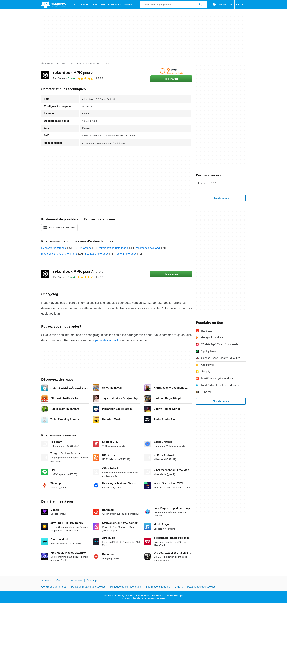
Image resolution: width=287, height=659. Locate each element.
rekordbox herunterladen (113, 248)
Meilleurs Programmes (116, 4)
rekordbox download (148, 248)
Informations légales (158, 586)
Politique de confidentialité (126, 586)
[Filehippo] (53, 4)
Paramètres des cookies (201, 586)
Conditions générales (53, 586)
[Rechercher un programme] (200, 4)
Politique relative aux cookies (88, 586)
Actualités (81, 4)
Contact (61, 580)
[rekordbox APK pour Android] (45, 75)
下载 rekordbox (82, 248)
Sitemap (92, 580)
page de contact (106, 340)
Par (59, 78)
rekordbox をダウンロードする (59, 253)
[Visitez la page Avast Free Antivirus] (171, 71)
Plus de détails (221, 198)
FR (237, 4)
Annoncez (76, 580)
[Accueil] (42, 63)
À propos (46, 580)
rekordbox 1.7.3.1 (206, 183)
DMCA (179, 586)
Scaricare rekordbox (96, 253)
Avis (94, 4)
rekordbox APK (78, 72)
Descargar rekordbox (53, 248)
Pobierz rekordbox (125, 253)
